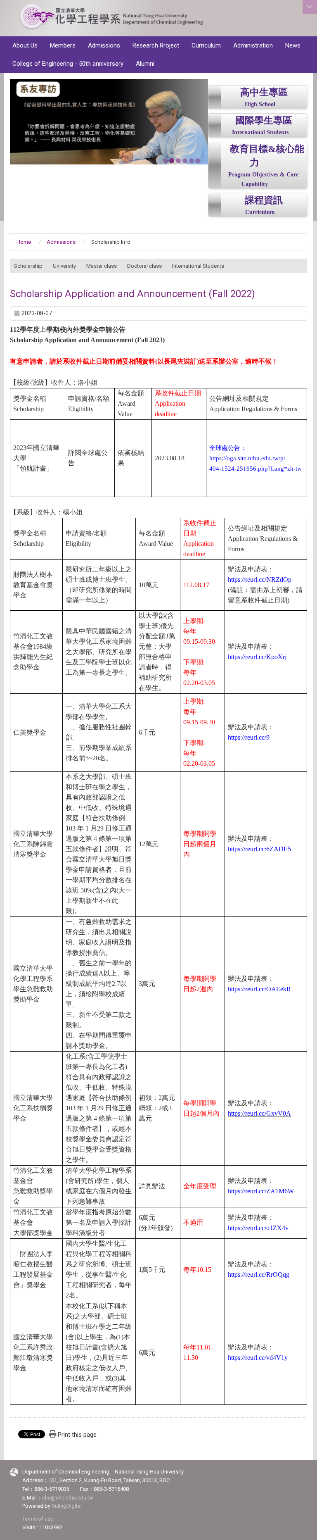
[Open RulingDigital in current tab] (14, 1472)
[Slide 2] (171, 160)
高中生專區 (264, 92)
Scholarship (28, 266)
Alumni (145, 63)
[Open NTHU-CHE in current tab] (111, 18)
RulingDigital (67, 1506)
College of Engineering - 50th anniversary (67, 63)
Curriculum (206, 45)
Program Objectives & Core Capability (263, 179)
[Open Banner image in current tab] (109, 121)
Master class (101, 266)
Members (63, 45)
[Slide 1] (165, 160)
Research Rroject (155, 45)
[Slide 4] (184, 160)
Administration (253, 45)
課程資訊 (264, 200)
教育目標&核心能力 (267, 156)
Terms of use (37, 1519)
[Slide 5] (191, 160)
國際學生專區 (263, 120)
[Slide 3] (178, 160)
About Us (25, 45)
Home (24, 242)
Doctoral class (144, 266)
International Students (260, 132)
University (64, 266)
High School (260, 104)
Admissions (104, 45)
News (292, 45)
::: (305, 33)
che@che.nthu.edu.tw (67, 1498)
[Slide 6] (197, 160)
